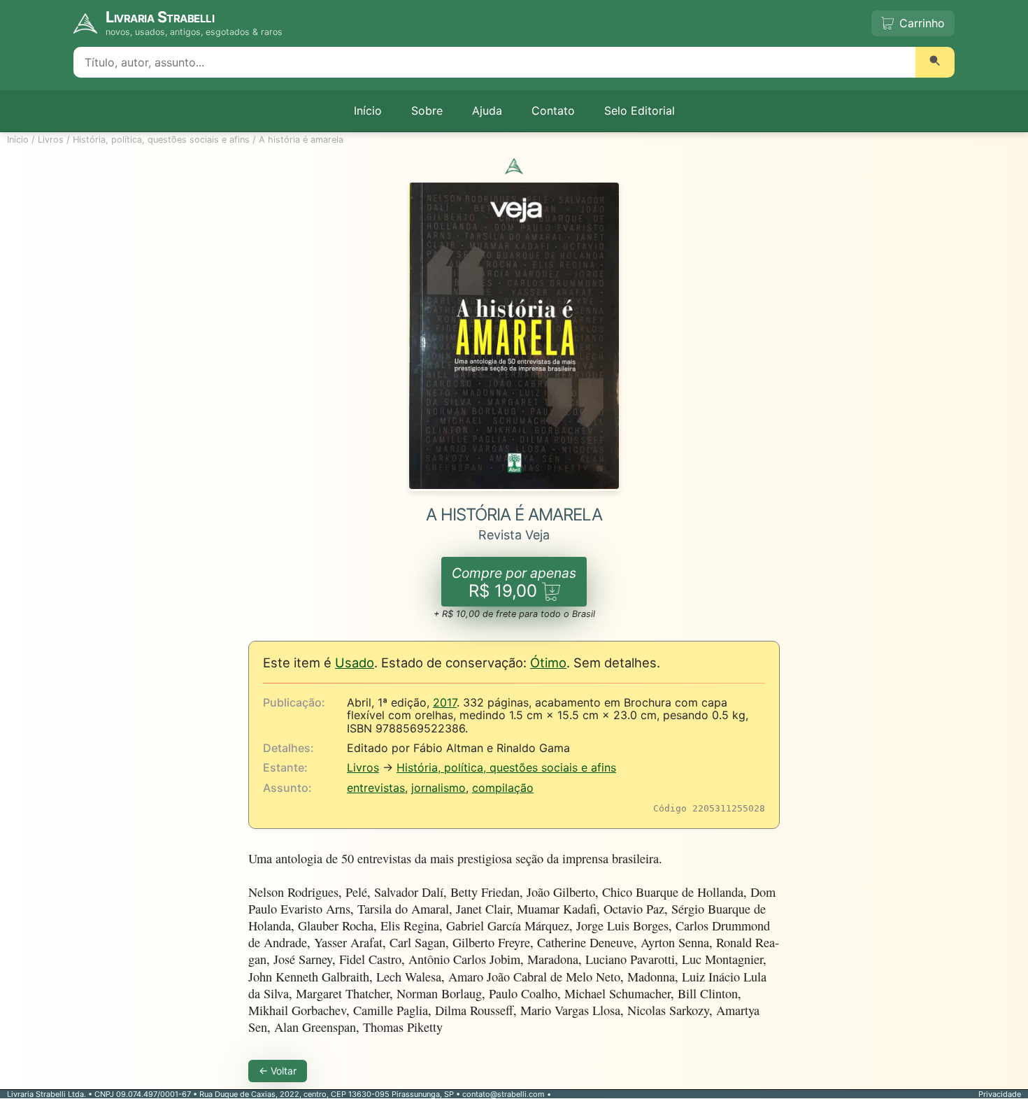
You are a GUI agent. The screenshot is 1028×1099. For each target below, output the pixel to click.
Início (368, 111)
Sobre (427, 111)
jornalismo (438, 788)
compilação (503, 788)
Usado (354, 662)
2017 (445, 702)
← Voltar (278, 1071)
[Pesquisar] (935, 62)
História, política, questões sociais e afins (161, 139)
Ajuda (487, 111)
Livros (51, 139)
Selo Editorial (639, 111)
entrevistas (376, 788)
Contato (553, 111)
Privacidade (999, 1094)
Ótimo (548, 662)
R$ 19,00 (514, 583)
